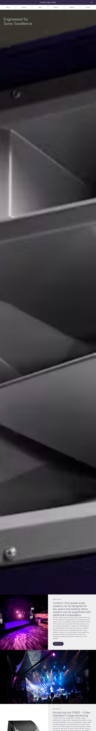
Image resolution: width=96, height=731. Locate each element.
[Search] (91, 2)
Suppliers (72, 7)
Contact (88, 7)
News (39, 7)
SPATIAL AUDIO (58, 643)
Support (56, 7)
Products (24, 7)
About (8, 7)
